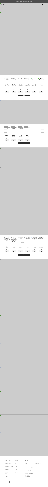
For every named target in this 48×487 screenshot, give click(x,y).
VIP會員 (16, 463)
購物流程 (16, 469)
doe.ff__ (30, 470)
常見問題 (16, 466)
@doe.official (31, 473)
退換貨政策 (16, 472)
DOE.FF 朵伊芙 (31, 467)
